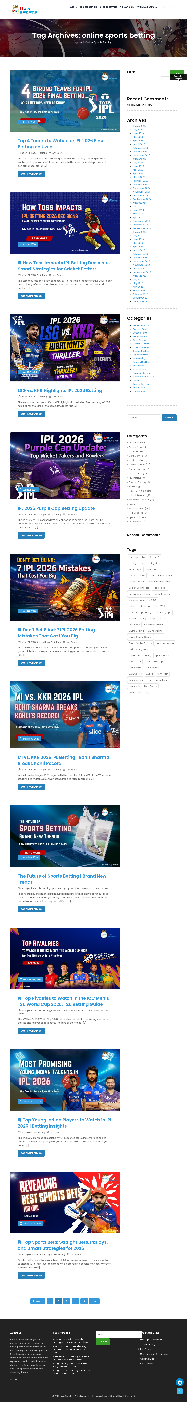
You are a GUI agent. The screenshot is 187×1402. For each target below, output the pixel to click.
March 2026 (139, 144)
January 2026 (140, 151)
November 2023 (141, 221)
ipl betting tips (163, 612)
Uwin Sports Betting (139, 692)
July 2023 (138, 235)
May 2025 (138, 169)
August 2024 (139, 202)
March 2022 (139, 290)
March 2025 (139, 177)
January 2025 (140, 184)
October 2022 (140, 268)
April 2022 (138, 286)
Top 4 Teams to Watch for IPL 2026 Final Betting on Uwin (61, 143)
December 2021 (141, 301)
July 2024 (138, 206)
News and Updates (60, 1010)
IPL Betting (42, 152)
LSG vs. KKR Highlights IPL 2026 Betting (60, 390)
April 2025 (138, 173)
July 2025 (138, 162)
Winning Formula (147, 7)
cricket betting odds (159, 581)
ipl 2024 (133, 612)
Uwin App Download (151, 1339)
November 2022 (141, 264)
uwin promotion (137, 679)
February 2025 (140, 180)
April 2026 (138, 140)
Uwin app (159, 661)
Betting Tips (135, 569)
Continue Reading (31, 173)
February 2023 (140, 253)
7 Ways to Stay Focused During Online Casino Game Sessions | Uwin (70, 1349)
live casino (134, 624)
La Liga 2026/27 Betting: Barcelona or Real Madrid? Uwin (71, 1372)
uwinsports (134, 686)
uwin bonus (135, 667)
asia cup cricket (137, 557)
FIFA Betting (139, 358)
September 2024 (142, 199)
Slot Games (146, 1363)
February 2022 (140, 294)
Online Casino (155, 630)
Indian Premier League (141, 606)
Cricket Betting (88, 7)
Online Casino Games (140, 636)
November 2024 (141, 191)
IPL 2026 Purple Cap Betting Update (56, 508)
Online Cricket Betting (140, 643)
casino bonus (152, 569)
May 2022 (138, 283)
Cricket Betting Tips (139, 587)
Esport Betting (140, 354)
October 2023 (140, 224)
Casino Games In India (161, 575)
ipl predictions (158, 618)
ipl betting (146, 612)
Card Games (140, 340)
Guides (73, 7)
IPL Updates (139, 369)
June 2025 (138, 166)
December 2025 (141, 155)
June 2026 (138, 133)
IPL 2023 (160, 606)
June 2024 (138, 210)
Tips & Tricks (127, 7)
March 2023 (139, 250)
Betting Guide (27, 888)
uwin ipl (150, 673)
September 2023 (142, 228)
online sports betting (140, 655)
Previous (37, 1301)
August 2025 (139, 158)
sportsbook (135, 661)
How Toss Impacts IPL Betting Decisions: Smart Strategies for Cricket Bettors (64, 266)
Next (94, 1301)
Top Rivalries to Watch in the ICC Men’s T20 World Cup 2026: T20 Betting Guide (63, 1001)
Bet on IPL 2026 (28, 152)
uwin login (162, 673)
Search (131, 71)
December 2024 (141, 188)
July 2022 (137, 279)
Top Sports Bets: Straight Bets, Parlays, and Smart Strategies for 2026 (63, 1245)
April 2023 (138, 246)
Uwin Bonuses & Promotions (155, 1354)
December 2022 (141, 261)
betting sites (153, 563)
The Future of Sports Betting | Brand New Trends (62, 879)
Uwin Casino (135, 673)
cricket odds (160, 587)
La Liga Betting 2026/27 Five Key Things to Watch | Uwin (70, 1365)
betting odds (136, 563)
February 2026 (140, 147)
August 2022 (139, 275)
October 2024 (140, 195)
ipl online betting (138, 618)
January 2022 (140, 297)
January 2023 (140, 257)
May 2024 (138, 213)
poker (136, 380)
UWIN (147, 661)
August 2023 (139, 231)
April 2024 (138, 217)
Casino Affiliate (141, 343)
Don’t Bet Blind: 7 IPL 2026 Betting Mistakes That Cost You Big (56, 633)
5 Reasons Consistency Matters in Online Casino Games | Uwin (71, 1358)
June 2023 (138, 239)
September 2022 (142, 272)
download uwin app (139, 594)
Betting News (43, 514)
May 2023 (138, 242)
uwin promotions (158, 679)
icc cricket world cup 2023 (142, 600)
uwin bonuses (152, 667)
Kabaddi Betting (142, 372)
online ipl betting (165, 643)
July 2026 (138, 129)
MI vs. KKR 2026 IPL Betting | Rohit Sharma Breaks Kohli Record (63, 760)
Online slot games (138, 649)
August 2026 (139, 125)
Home (78, 42)
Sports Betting (108, 7)
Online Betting (136, 630)
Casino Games (141, 347)
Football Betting (141, 361)
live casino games (153, 624)
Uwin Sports (57, 152)
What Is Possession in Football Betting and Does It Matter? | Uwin (71, 1341)
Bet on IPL (155, 557)
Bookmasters (140, 336)
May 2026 (138, 136)
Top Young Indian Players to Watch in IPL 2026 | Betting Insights (65, 1123)
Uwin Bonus (85, 888)
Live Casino (146, 1349)
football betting (162, 594)
